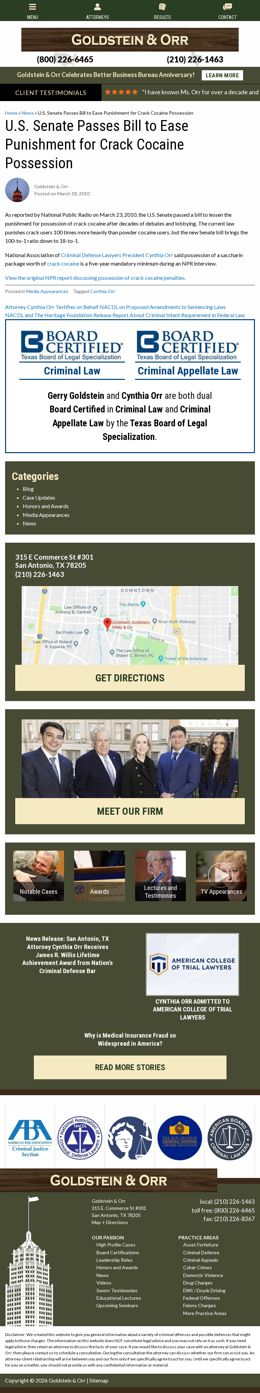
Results (162, 17)
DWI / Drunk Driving (204, 1290)
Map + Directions (110, 1222)
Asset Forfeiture (200, 1244)
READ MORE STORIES (130, 1067)
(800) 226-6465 (234, 1210)
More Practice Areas (204, 1313)
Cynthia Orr (102, 291)
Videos (103, 1282)
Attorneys (97, 17)
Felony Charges (199, 1305)
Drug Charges (198, 1282)
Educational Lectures (118, 1298)
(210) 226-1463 (234, 1201)
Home (11, 113)
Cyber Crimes (197, 1267)
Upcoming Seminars (117, 1305)
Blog (28, 488)
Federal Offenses (201, 1298)
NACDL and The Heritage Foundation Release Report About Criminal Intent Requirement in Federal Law (125, 315)
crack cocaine (63, 263)
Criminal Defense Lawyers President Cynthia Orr (117, 255)
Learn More (222, 75)
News (28, 113)
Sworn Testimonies (116, 1290)
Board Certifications (117, 1252)
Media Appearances (47, 291)
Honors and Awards (46, 506)
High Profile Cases (115, 1244)
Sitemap (98, 1380)
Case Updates (39, 497)
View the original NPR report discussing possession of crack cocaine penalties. (95, 277)
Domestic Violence (203, 1275)
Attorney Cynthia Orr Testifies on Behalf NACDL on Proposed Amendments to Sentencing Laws (115, 307)
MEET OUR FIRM (130, 811)
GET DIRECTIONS (130, 678)
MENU (32, 17)
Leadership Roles (114, 1260)
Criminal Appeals (200, 1260)
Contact (227, 17)
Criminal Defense (201, 1252)
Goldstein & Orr (67, 1380)
